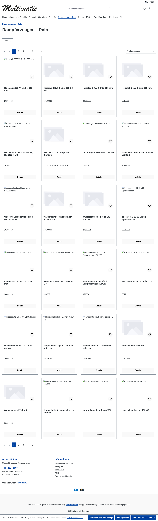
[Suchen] (109, 8)
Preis (6, 41)
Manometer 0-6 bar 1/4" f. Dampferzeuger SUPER (95, 282)
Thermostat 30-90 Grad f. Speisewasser (134, 218)
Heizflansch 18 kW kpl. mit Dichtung (56, 153)
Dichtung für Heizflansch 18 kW (98, 152)
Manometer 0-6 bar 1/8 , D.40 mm (18, 282)
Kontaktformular (22, 483)
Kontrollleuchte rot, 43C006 (135, 410)
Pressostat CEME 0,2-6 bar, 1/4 (137, 281)
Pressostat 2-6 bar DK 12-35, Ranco (18, 347)
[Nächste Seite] (37, 51)
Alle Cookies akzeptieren (144, 518)
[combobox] (86, 8)
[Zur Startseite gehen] (19, 8)
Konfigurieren (123, 518)
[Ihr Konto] (150, 8)
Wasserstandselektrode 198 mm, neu (96, 218)
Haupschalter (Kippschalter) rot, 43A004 (59, 411)
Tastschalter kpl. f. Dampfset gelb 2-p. (97, 347)
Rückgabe (59, 467)
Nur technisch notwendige (101, 518)
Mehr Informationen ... (75, 518)
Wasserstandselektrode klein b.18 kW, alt (57, 218)
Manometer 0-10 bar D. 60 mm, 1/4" (58, 282)
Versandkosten (72, 505)
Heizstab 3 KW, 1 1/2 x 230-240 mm (58, 89)
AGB (57, 473)
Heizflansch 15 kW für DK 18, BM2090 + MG (18, 153)
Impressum (59, 470)
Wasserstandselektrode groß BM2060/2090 (18, 218)
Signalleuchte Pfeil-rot (133, 346)
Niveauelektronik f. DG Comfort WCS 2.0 (137, 153)
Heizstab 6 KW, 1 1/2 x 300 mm (98, 88)
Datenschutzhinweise (64, 476)
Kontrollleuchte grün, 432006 (97, 410)
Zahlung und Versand (64, 463)
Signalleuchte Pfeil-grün (16, 410)
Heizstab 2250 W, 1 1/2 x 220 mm (18, 89)
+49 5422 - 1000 (10, 468)
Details (20, 113)
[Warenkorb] (154, 7)
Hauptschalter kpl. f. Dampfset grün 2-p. (58, 347)
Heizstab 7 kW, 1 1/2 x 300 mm (137, 88)
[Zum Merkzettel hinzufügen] (32, 76)
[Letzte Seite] (41, 51)
